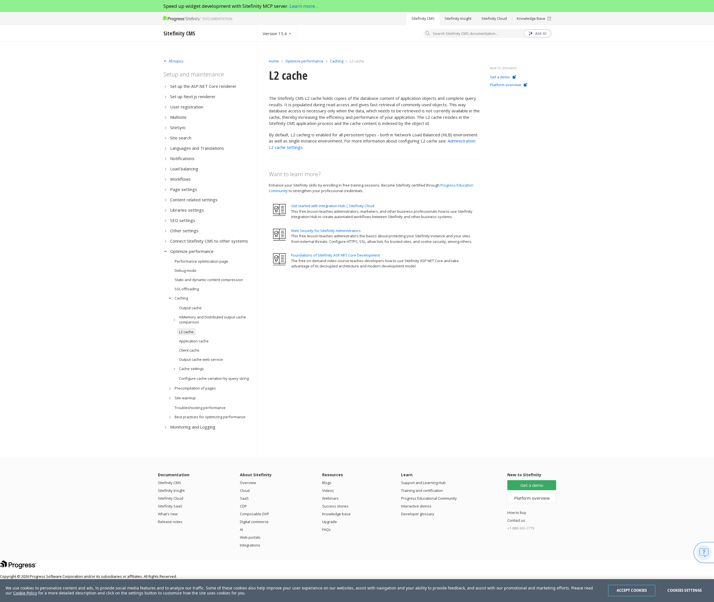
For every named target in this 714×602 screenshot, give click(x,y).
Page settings (183, 189)
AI (241, 529)
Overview (248, 482)
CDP (243, 506)
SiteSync (178, 127)
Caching (181, 298)
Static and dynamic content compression (209, 279)
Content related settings (194, 199)
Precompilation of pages (195, 388)
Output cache (190, 307)
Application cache (194, 341)
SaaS (244, 498)
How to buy (516, 512)
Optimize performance (192, 251)
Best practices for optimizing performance (210, 416)
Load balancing (184, 168)
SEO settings (182, 220)
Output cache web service (201, 359)
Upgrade (329, 521)
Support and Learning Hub (423, 482)
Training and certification (422, 490)
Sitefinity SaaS (170, 506)
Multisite (178, 117)
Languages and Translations (197, 148)
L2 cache (186, 331)
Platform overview (505, 84)
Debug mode (185, 270)
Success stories (335, 506)
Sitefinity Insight (458, 18)
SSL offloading (187, 288)
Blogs (326, 482)
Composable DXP (254, 513)
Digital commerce (254, 521)
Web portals (250, 537)
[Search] (427, 34)
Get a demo (500, 76)
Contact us (516, 520)
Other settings (184, 230)
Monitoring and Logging (192, 427)
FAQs (326, 529)
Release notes (170, 521)
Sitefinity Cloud (494, 18)
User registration (186, 107)
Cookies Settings (684, 590)
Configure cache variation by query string (214, 378)
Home (274, 61)
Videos (328, 490)
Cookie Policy (25, 593)
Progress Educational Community (429, 498)
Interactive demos (416, 506)
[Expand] (165, 86)
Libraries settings (187, 210)
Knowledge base (336, 513)
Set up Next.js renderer (193, 96)
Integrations (250, 545)
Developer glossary (417, 513)
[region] (357, 590)
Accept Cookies (632, 590)
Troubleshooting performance (200, 407)
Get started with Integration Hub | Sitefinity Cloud (332, 205)
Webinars (330, 498)
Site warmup (185, 397)
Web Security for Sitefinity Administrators (326, 230)
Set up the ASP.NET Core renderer (203, 86)
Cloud (245, 490)
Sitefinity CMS (423, 18)
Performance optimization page (201, 261)
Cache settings (191, 368)
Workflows (180, 179)
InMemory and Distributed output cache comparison (212, 320)
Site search (180, 138)
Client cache (189, 350)
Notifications (182, 158)
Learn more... (304, 6)
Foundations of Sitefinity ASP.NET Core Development (335, 255)
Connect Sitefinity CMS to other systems (209, 241)
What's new (168, 513)
